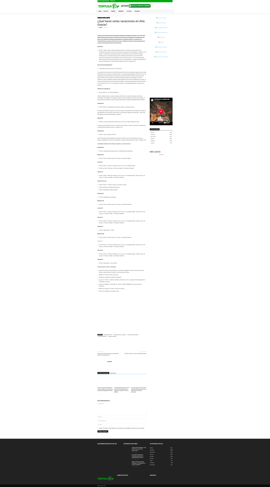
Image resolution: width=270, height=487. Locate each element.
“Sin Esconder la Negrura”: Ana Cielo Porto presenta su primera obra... (139, 449)
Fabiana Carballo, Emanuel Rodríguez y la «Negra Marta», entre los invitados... (139, 463)
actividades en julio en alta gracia (120, 334)
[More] (108, 30)
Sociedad (107, 17)
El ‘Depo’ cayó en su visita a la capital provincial (135, 353)
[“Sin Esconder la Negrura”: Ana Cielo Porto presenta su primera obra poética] (127, 449)
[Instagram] (169, 1)
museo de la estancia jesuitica (132, 334)
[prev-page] (98, 395)
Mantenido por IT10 (101, 485)
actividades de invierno (108, 334)
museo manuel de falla (102, 336)
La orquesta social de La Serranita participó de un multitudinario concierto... (138, 456)
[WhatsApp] (105, 30)
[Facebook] (167, 1)
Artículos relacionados (103, 373)
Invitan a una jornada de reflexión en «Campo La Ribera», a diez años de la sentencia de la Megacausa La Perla (105, 389)
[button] (171, 11)
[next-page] (100, 395)
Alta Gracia (103, 15)
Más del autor (113, 373)
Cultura (104, 17)
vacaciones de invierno (112, 336)
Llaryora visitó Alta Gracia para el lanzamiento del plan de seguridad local (108, 354)
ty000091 (100, 27)
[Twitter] (172, 1)
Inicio (98, 15)
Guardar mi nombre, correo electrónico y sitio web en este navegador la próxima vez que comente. (121, 428)
